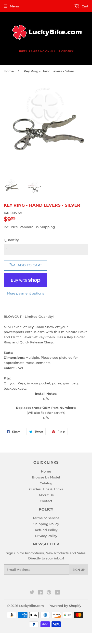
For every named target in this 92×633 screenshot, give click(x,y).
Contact (46, 501)
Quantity (11, 240)
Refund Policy (46, 530)
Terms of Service (46, 518)
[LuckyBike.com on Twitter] (31, 593)
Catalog (46, 483)
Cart (84, 6)
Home (9, 71)
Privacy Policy (46, 536)
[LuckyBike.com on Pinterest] (49, 593)
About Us (46, 495)
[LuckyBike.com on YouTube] (57, 593)
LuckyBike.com (31, 606)
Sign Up (79, 570)
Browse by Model (46, 477)
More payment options (25, 293)
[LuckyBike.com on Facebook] (40, 593)
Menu (14, 6)
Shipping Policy (46, 524)
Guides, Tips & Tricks (46, 489)
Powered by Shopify (65, 606)
